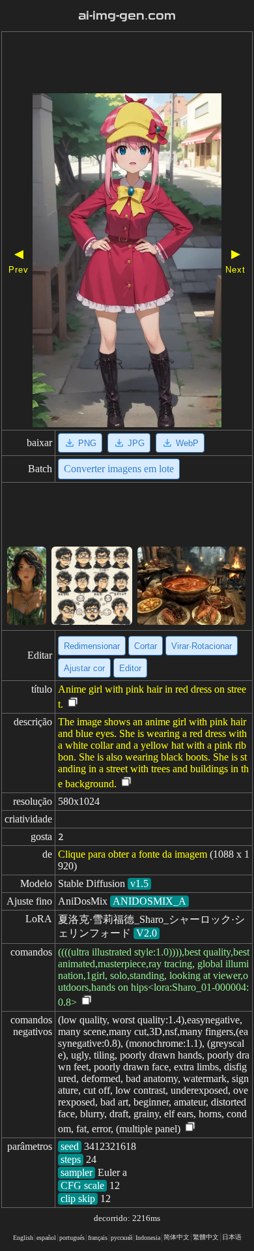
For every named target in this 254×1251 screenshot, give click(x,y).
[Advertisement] (127, 64)
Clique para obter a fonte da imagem (132, 854)
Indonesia (147, 1237)
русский (121, 1237)
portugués (72, 1237)
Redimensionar (92, 646)
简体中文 (176, 1237)
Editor (130, 668)
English (23, 1237)
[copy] (73, 702)
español (46, 1237)
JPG (136, 443)
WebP (187, 443)
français (97, 1237)
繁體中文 (206, 1237)
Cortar (145, 646)
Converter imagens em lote (119, 468)
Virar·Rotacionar (201, 646)
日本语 (232, 1237)
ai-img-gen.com (127, 15)
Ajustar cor (84, 668)
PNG (87, 443)
